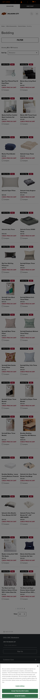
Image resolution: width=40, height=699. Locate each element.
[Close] (38, 666)
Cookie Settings (20, 686)
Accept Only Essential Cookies (20, 691)
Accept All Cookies (20, 696)
